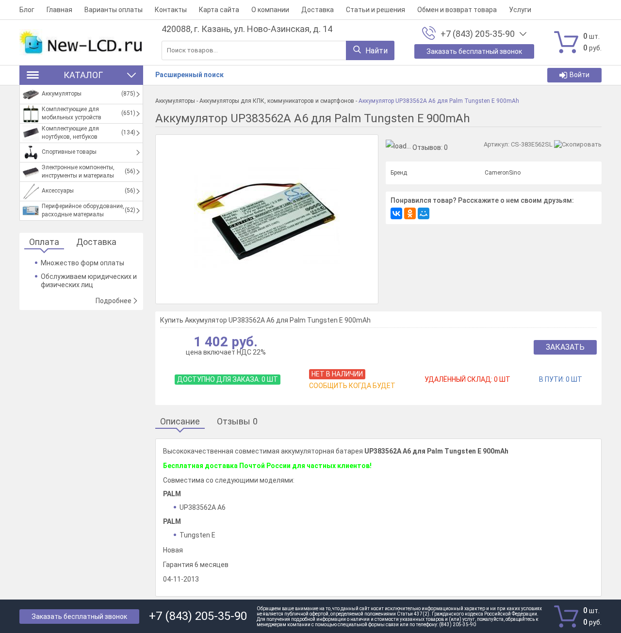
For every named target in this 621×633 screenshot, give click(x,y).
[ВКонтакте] (396, 213)
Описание (180, 421)
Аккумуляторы (175, 100)
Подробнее (113, 301)
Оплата (44, 242)
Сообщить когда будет (352, 386)
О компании (270, 10)
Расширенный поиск (189, 75)
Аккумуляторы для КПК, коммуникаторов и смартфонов (276, 100)
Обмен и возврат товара (457, 10)
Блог (26, 10)
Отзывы (237, 421)
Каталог (83, 75)
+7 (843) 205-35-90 (478, 34)
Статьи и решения (375, 10)
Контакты (171, 10)
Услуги (520, 10)
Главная (59, 10)
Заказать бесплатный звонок (79, 616)
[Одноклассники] (410, 213)
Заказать (565, 347)
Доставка (317, 10)
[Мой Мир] (423, 213)
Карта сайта (219, 10)
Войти (579, 75)
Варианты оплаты (113, 10)
